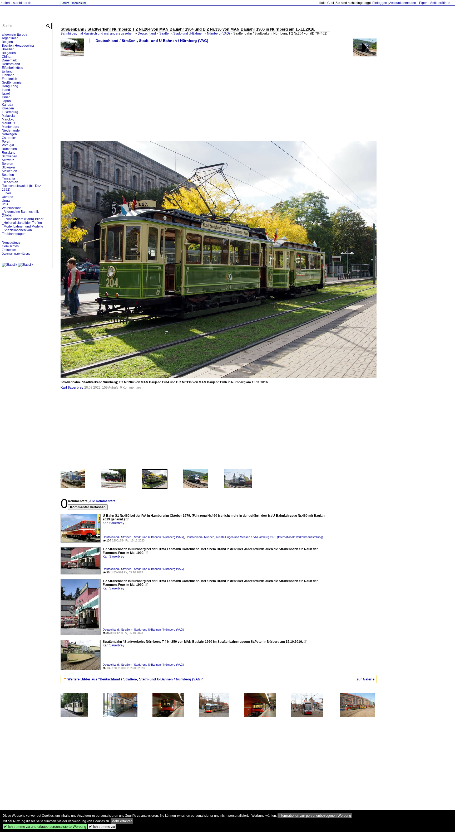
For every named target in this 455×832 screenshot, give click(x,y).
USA (5, 204)
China (6, 57)
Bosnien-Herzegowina (18, 45)
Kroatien (8, 108)
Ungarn (7, 200)
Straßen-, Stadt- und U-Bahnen (181, 33)
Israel (6, 93)
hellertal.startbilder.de (16, 3)
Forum (65, 2)
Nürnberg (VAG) (218, 33)
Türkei (6, 193)
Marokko (8, 119)
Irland (6, 90)
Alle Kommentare (102, 501)
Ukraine (7, 197)
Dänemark (9, 60)
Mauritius (8, 123)
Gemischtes (10, 246)
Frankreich (9, 79)
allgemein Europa (14, 34)
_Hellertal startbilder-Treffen (22, 223)
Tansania (8, 178)
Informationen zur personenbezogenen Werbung (314, 816)
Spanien (8, 175)
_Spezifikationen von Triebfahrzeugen (17, 232)
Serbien (7, 164)
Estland (7, 71)
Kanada (7, 105)
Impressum (78, 2)
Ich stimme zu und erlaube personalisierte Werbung (44, 827)
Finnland (8, 75)
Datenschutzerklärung (16, 253)
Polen (6, 141)
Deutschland (147, 33)
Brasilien (8, 49)
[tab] (219, 679)
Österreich (9, 138)
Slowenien (9, 171)
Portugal (8, 145)
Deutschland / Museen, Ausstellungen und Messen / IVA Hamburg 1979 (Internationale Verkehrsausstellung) (254, 537)
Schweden (9, 156)
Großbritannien (12, 82)
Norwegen (9, 134)
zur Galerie (365, 679)
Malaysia (8, 116)
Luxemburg (10, 112)
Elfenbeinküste (12, 68)
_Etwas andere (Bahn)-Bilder (22, 219)
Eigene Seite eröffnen (434, 3)
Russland (9, 152)
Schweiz (8, 160)
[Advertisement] (219, 94)
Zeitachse (9, 250)
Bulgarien (9, 53)
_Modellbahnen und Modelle (22, 226)
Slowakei (8, 167)
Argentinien (10, 38)
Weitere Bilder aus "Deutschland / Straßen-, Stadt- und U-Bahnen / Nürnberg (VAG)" (135, 679)
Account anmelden (402, 3)
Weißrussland (12, 208)
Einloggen (379, 3)
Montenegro (10, 127)
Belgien (7, 42)
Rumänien (9, 149)
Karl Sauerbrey (72, 387)
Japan (6, 101)
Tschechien (10, 182)
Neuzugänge (11, 242)
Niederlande (11, 130)
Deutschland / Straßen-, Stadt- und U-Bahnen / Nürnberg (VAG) (152, 40)
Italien (6, 97)
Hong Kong (10, 86)
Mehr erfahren (121, 821)
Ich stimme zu (101, 827)
